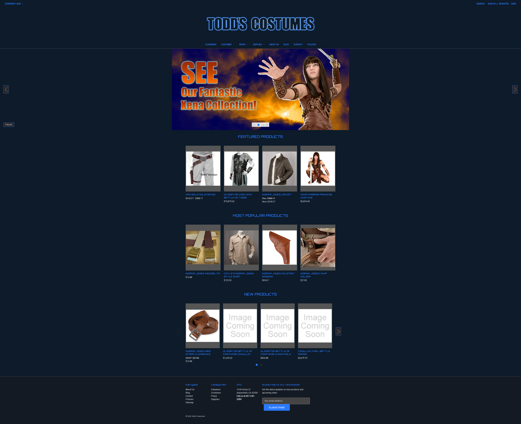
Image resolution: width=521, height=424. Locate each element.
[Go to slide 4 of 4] (267, 125)
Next (515, 89)
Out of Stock (241, 250)
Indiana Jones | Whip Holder (313, 275)
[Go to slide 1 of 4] (254, 125)
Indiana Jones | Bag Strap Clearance (198, 353)
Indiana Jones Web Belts (203, 273)
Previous (6, 89)
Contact (298, 44)
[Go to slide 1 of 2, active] (257, 365)
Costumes (226, 44)
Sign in (491, 3)
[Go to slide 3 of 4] (263, 125)
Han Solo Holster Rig (200, 194)
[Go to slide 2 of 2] (261, 365)
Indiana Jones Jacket (277, 194)
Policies (312, 44)
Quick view (200, 166)
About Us (274, 44)
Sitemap (189, 402)
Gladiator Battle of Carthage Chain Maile (275, 353)
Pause (8, 124)
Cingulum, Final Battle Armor (314, 353)
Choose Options (203, 171)
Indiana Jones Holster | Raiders (278, 275)
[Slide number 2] (260, 89)
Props (242, 44)
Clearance (210, 44)
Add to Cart (318, 171)
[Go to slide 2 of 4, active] (258, 125)
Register (504, 3)
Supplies (257, 44)
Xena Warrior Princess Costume (316, 196)
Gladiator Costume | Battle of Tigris (238, 196)
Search (480, 3)
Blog (286, 44)
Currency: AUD (13, 3)
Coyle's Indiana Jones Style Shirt (239, 275)
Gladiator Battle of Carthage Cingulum (237, 353)
